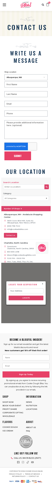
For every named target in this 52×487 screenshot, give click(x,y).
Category (7, 193)
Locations (31, 409)
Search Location (11, 182)
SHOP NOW (8, 402)
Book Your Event (12, 405)
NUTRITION (31, 405)
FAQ (28, 431)
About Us (31, 427)
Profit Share (10, 409)
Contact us (10, 235)
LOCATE (26, 298)
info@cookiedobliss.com (17, 229)
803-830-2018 (13, 252)
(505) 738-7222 (13, 226)
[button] (43, 5)
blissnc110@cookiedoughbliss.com (21, 255)
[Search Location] (46, 186)
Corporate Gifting (13, 413)
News (29, 402)
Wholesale (9, 416)
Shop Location (10, 72)
